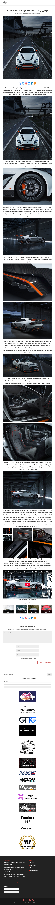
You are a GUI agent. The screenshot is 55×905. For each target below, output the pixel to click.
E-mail (6, 682)
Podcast (32, 862)
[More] (35, 83)
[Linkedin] (32, 83)
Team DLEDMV (33, 865)
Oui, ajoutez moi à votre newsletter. (28, 658)
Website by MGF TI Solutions (34, 903)
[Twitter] (23, 83)
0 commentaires (37, 13)
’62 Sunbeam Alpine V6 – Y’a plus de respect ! (14, 867)
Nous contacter (33, 868)
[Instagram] (26, 83)
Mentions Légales (34, 870)
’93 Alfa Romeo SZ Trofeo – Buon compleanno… (14, 874)
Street (32, 13)
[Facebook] (20, 83)
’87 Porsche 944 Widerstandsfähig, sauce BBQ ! (14, 877)
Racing (29, 13)
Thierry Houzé (19, 13)
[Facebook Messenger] (29, 83)
